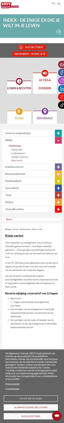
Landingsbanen (18, 153)
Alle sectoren (34, 47)
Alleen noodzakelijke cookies (30, 407)
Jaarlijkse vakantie (19, 156)
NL (58, 3)
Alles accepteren (30, 416)
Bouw (9, 219)
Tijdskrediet (17, 149)
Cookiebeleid (12, 388)
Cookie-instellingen (30, 398)
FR (52, 3)
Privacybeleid (12, 383)
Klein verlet (16, 160)
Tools (8, 195)
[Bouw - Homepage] (10, 5)
